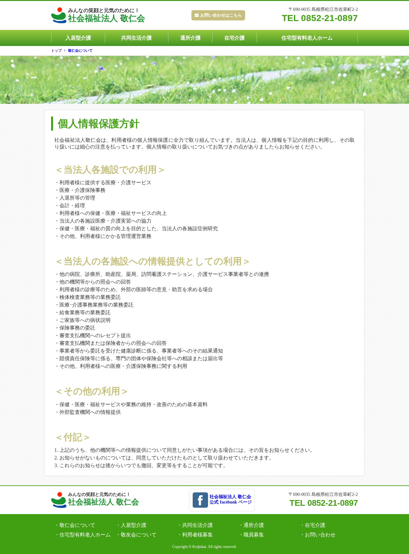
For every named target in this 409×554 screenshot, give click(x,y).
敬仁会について (80, 50)
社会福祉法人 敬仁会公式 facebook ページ (231, 499)
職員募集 (253, 534)
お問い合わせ (320, 534)
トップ (56, 50)
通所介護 (190, 38)
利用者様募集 (197, 534)
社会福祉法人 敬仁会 (106, 15)
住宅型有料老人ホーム (307, 38)
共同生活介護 (136, 38)
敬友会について (139, 534)
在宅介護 (234, 38)
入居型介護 (78, 38)
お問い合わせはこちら (221, 15)
